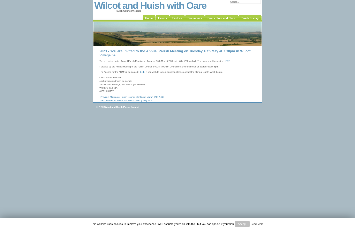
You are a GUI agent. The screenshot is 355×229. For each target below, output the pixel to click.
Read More (256, 224)
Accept (242, 224)
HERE (227, 61)
